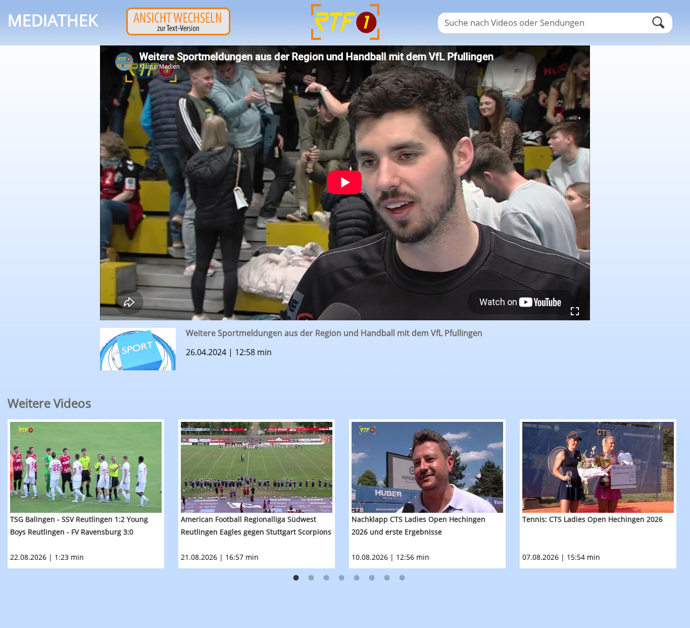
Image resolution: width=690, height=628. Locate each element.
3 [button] (326, 578)
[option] (93, 493)
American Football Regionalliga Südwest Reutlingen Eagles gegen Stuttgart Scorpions (256, 525)
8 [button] (402, 578)
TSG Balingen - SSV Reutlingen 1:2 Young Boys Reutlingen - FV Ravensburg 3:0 (79, 525)
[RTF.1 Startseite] (345, 40)
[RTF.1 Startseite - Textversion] (178, 32)
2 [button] (311, 578)
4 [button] (341, 578)
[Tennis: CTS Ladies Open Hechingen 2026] (598, 467)
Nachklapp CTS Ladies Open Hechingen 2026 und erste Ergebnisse (418, 525)
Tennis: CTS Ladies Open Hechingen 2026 (592, 519)
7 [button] (387, 578)
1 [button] (296, 578)
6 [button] (372, 578)
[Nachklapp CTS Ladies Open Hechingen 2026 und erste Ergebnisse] (427, 467)
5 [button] (357, 578)
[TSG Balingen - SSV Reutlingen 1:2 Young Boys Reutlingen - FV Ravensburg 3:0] (86, 467)
